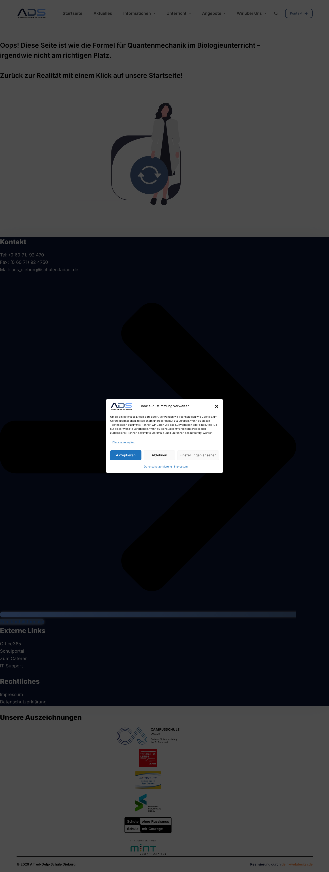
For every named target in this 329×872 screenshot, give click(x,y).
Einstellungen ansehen (198, 455)
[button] (216, 406)
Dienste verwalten (123, 442)
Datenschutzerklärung (158, 466)
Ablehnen (159, 455)
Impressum (181, 466)
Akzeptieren (126, 455)
